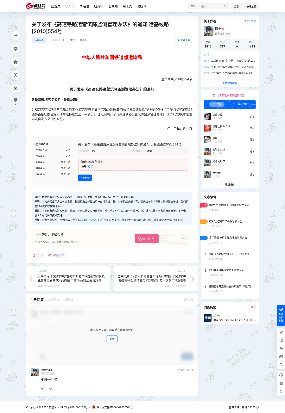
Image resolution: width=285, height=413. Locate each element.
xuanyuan (46, 370)
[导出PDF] (15, 88)
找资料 (98, 6)
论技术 (141, 6)
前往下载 (185, 40)
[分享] (15, 35)
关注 (246, 21)
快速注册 (251, 6)
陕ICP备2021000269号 (74, 407)
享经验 (84, 6)
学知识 (70, 6)
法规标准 (39, 40)
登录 (236, 6)
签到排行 (229, 184)
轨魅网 (52, 407)
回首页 (55, 6)
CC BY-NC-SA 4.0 (90, 219)
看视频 (113, 6)
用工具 (127, 6)
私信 (253, 21)
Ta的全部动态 (230, 83)
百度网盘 (85, 177)
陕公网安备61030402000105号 (115, 407)
